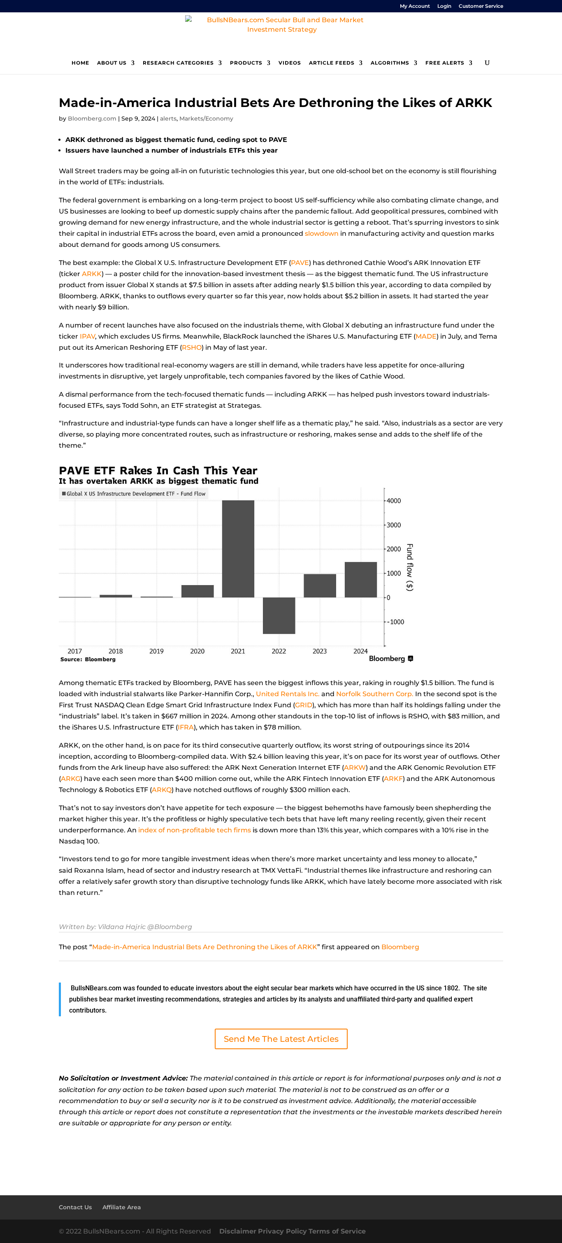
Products (246, 63)
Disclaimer (237, 1231)
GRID (303, 705)
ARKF (393, 779)
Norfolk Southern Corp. (374, 694)
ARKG (70, 779)
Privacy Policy (282, 1231)
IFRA (186, 727)
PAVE (300, 263)
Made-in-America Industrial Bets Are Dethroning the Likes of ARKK (204, 947)
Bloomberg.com (92, 118)
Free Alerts (444, 63)
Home (80, 63)
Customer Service (481, 6)
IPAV (87, 336)
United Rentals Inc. (288, 694)
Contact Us (75, 1207)
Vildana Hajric (122, 927)
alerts (168, 118)
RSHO (192, 347)
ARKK (92, 274)
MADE (426, 336)
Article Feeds (332, 63)
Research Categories (178, 63)
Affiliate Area (121, 1207)
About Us (112, 63)
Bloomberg (400, 947)
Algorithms (390, 63)
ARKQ (162, 790)
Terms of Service (337, 1231)
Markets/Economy (206, 118)
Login (444, 6)
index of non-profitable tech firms (194, 830)
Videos (290, 63)
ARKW (355, 767)
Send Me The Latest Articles (281, 1039)
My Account (415, 6)
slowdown (322, 233)
